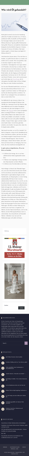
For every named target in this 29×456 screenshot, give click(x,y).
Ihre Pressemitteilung (14, 447)
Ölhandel (11, 110)
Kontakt (24, 447)
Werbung (5, 447)
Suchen (6, 305)
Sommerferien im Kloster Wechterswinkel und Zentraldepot (13, 423)
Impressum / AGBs (14, 448)
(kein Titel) (3, 433)
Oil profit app (16, 79)
